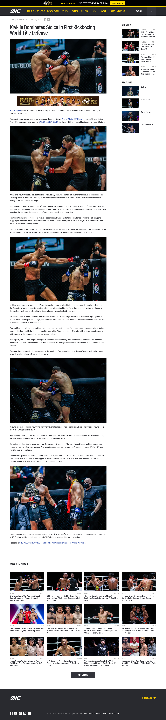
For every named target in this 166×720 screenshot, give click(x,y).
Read (95, 11)
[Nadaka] (130, 91)
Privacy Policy (89, 713)
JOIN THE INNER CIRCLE (36, 11)
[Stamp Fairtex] (130, 116)
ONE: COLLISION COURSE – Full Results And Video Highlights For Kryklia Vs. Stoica (52, 543)
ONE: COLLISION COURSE (49, 122)
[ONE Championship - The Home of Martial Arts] (15, 11)
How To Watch (53, 11)
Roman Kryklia (15, 110)
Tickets (75, 11)
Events (65, 11)
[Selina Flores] (130, 103)
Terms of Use (114, 713)
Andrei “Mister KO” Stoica (72, 119)
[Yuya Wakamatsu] (130, 128)
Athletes (84, 11)
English (139, 11)
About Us (121, 11)
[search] (151, 11)
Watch (103, 11)
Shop (113, 11)
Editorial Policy (101, 713)
